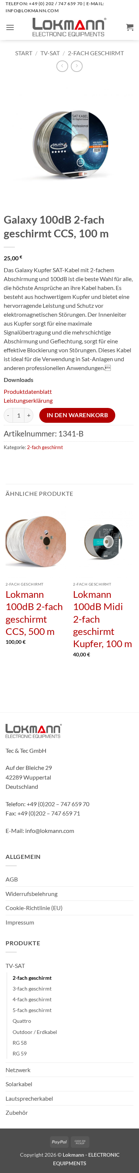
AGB (12, 879)
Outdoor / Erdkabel (35, 1032)
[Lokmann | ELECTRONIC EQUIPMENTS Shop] (70, 27)
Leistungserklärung (28, 400)
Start (23, 52)
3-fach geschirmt (32, 988)
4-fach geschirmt (32, 999)
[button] (10, 27)
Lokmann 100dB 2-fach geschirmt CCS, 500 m (34, 613)
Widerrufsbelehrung (31, 893)
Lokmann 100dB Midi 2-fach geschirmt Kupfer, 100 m (102, 619)
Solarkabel (19, 1083)
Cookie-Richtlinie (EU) (34, 907)
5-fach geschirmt (32, 1010)
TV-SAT (50, 52)
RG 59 (20, 1053)
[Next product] (62, 66)
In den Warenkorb (77, 415)
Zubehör (17, 1112)
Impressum (20, 922)
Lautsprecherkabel (29, 1098)
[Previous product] (76, 66)
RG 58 (20, 1042)
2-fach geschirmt (96, 52)
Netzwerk (18, 1069)
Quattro (22, 1021)
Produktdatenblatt (28, 391)
